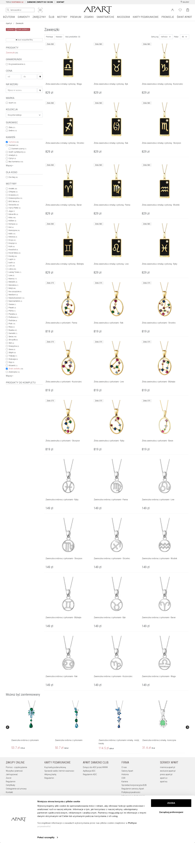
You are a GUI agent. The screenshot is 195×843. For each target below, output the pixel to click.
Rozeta (13, 330)
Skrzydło (13, 340)
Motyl (12, 288)
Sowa (12, 349)
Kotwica (13, 237)
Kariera (124, 781)
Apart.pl (9, 23)
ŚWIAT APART (184, 17)
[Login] (172, 10)
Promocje (49, 37)
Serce (12, 336)
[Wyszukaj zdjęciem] (40, 10)
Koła (12, 217)
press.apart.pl (166, 774)
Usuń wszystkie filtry (25, 40)
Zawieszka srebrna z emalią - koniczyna (159, 740)
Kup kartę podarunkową (55, 767)
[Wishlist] (180, 10)
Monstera (13, 285)
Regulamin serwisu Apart (132, 789)
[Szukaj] (40, 76)
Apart (12, 103)
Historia (125, 774)
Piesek (12, 308)
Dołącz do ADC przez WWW (95, 767)
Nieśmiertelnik (15, 301)
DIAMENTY (24, 17)
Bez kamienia (16, 162)
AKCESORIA (123, 17)
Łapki (12, 259)
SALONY (185, 2)
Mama (13, 279)
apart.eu (163, 781)
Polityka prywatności (130, 792)
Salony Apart (127, 771)
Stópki (12, 352)
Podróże (13, 320)
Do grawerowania (17, 64)
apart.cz (163, 778)
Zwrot (8, 778)
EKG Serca (14, 201)
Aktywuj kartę (50, 774)
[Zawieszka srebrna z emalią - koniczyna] (163, 714)
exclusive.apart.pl (167, 771)
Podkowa (13, 317)
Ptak (12, 323)
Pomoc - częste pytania (16, 767)
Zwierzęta (14, 372)
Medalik (13, 282)
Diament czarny (18, 149)
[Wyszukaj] (8, 10)
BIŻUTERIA (9, 17)
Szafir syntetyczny (17, 152)
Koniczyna (14, 230)
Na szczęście (15, 291)
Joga (12, 211)
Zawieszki (12, 52)
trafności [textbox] (164, 37)
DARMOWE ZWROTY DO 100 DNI (40, 2)
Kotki (12, 234)
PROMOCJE (167, 17)
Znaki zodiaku (16, 369)
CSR (123, 778)
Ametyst (13, 155)
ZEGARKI (89, 17)
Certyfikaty (10, 785)
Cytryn (12, 158)
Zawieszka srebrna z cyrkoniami (25, 740)
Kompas (13, 224)
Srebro (13, 130)
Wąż (11, 362)
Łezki (12, 262)
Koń (11, 227)
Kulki (12, 246)
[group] (32, 727)
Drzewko (13, 195)
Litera (12, 269)
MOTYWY (62, 17)
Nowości (59, 37)
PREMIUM (75, 17)
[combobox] (24, 115)
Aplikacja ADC (89, 771)
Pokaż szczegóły (45, 837)
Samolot (13, 333)
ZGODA (171, 803)
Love (11, 275)
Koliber (12, 221)
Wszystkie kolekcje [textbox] (14, 115)
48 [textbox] (183, 37)
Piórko (12, 311)
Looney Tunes (15, 272)
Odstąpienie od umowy (16, 789)
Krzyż (12, 240)
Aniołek (13, 188)
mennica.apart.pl (167, 767)
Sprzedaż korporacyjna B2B (134, 785)
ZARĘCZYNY (39, 17)
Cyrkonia (14, 142)
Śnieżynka (14, 346)
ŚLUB (51, 17)
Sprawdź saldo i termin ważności (59, 771)
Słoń (11, 343)
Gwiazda (14, 205)
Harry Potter (14, 208)
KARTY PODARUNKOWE (146, 17)
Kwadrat (13, 249)
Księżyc (13, 243)
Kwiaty (13, 256)
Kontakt (9, 792)
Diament (13, 145)
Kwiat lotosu (14, 253)
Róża (12, 327)
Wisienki (13, 365)
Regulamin (10, 781)
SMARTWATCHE (105, 17)
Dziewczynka (15, 198)
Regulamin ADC (90, 774)
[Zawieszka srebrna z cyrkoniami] (32, 714)
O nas (124, 767)
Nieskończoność (16, 298)
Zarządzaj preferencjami (171, 812)
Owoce (12, 304)
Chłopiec (13, 192)
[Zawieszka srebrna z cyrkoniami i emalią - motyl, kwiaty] (119, 714)
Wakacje (13, 359)
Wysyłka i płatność (14, 771)
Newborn (13, 295)
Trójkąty (13, 356)
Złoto (12, 127)
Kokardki (13, 214)
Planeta (13, 314)
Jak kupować (12, 774)
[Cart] (187, 10)
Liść (12, 266)
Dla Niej (13, 177)
